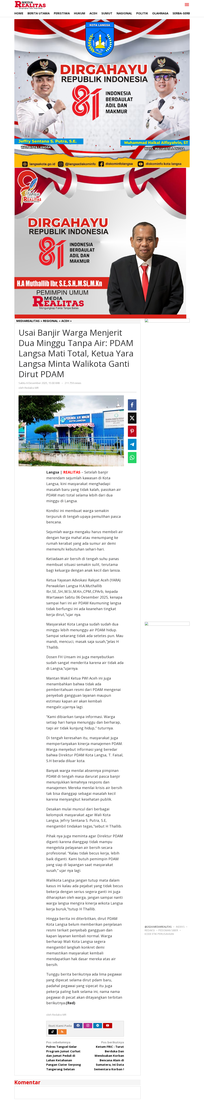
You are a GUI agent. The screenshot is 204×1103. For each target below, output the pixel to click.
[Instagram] (87, 1025)
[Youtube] (107, 1025)
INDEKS (180, 926)
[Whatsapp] (132, 457)
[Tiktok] (52, 1031)
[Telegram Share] (132, 444)
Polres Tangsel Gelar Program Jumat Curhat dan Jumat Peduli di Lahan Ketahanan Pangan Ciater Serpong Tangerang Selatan (63, 1055)
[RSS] (62, 1031)
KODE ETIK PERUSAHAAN (159, 934)
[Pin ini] (132, 431)
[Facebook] (78, 1025)
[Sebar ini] (132, 404)
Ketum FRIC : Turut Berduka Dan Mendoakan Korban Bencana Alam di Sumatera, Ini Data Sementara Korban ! (109, 1055)
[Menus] (187, 5)
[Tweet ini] (132, 418)
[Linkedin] (97, 1025)
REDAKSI (150, 930)
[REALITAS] (30, 5)
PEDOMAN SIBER (168, 930)
